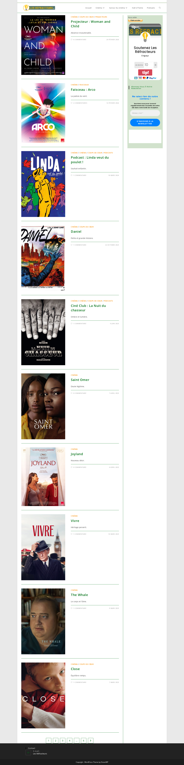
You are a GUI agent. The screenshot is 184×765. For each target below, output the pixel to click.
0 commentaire (79, 40)
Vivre (75, 520)
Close (75, 669)
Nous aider (132, 17)
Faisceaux (84, 85)
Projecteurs (101, 17)
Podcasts (108, 153)
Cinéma (74, 17)
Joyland (77, 454)
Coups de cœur (86, 17)
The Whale (79, 595)
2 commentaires (80, 103)
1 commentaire (79, 175)
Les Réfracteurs (40, 753)
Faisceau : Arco (83, 89)
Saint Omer (80, 379)
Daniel (76, 231)
